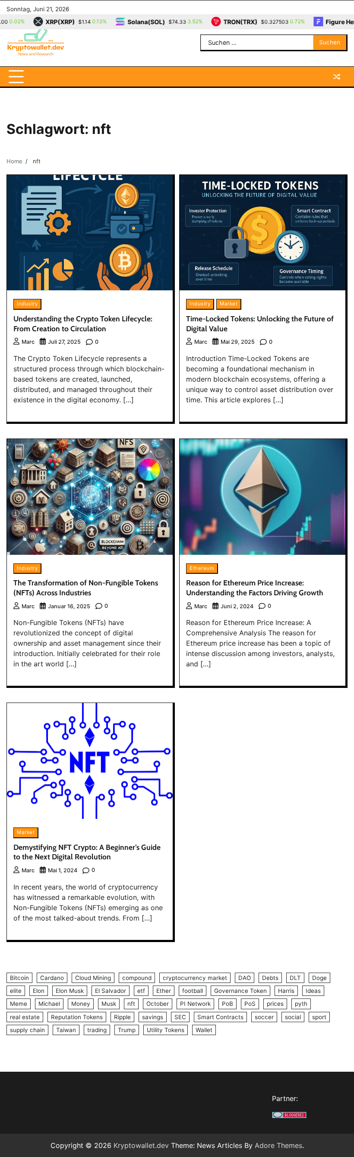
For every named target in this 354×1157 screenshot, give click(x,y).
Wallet (204, 1029)
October (157, 1003)
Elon (38, 990)
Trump (127, 1029)
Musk (108, 1003)
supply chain (27, 1029)
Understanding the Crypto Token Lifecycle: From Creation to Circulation (82, 323)
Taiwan (66, 1029)
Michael (49, 1003)
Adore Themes (278, 1145)
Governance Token (240, 990)
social (293, 1017)
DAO (244, 977)
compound (137, 977)
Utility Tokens (165, 1029)
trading (97, 1029)
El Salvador (110, 990)
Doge (319, 977)
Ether (163, 990)
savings (152, 1017)
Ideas (313, 990)
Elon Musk (70, 990)
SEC (180, 1017)
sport (319, 1017)
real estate (25, 1017)
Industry (27, 304)
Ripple (122, 1017)
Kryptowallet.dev (141, 1145)
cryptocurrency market (195, 977)
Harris (286, 990)
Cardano (52, 977)
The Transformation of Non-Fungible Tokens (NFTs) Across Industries (85, 587)
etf (141, 990)
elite (16, 990)
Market (228, 304)
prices (275, 1003)
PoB (227, 1003)
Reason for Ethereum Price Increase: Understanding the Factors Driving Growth (254, 587)
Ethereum (202, 568)
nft (131, 1003)
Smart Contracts (220, 1017)
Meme (18, 1003)
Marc (28, 342)
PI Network (195, 1003)
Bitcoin (19, 977)
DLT (295, 977)
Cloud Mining (93, 977)
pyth (301, 1003)
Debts (270, 977)
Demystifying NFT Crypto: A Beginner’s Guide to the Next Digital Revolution (87, 852)
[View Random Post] (336, 76)
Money (80, 1003)
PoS (250, 1003)
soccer (264, 1017)
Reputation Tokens (77, 1017)
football (192, 990)
